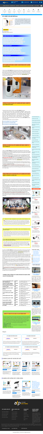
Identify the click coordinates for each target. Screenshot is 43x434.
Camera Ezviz (14, 419)
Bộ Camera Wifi (4, 415)
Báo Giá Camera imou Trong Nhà (20, 41)
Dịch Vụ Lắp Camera (30, 5)
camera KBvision (36, 253)
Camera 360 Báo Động (35, 173)
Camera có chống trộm (35, 144)
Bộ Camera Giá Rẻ (12, 5)
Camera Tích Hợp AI (35, 258)
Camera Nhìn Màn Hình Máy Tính (36, 150)
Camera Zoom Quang (36, 257)
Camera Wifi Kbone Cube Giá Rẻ (8, 51)
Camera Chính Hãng (6, 5)
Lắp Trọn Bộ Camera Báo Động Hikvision (9, 61)
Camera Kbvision (14, 413)
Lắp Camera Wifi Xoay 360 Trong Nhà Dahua (36, 157)
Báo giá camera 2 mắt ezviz (18, 43)
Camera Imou (14, 417)
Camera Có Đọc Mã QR (35, 133)
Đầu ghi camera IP (35, 262)
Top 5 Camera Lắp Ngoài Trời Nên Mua (8, 41)
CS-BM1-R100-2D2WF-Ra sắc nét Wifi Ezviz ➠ (16, 368)
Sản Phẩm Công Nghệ (23, 5)
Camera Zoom (26, 414)
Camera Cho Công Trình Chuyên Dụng (35, 147)
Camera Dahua (14, 414)
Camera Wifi (17, 5)
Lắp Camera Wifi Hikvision (35, 154)
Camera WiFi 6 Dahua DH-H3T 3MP (26, 389)
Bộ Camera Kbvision (5, 412)
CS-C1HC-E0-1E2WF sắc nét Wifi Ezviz (35, 212)
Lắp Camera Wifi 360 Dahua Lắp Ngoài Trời (36, 171)
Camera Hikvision (14, 411)
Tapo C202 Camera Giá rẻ (7, 387)
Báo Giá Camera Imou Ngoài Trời (18, 38)
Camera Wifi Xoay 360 (18, 48)
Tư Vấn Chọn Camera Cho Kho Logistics (36, 137)
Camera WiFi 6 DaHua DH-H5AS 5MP (36, 390)
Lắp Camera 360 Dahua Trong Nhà (35, 185)
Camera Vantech (14, 416)
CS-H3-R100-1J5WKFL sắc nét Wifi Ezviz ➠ (36, 368)
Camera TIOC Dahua (35, 131)
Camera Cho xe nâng (35, 135)
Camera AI (25, 411)
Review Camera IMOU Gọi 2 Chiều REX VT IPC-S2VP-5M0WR (36, 290)
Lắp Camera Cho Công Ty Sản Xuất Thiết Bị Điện (36, 323)
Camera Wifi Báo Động (35, 164)
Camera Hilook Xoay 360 (35, 182)
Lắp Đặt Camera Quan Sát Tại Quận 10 (36, 274)
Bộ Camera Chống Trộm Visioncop (17, 59)
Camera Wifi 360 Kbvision (36, 129)
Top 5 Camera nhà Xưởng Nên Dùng (8, 43)
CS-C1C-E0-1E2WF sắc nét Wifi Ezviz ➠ (36, 198)
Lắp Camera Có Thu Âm (36, 254)
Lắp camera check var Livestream (8, 38)
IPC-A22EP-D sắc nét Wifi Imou (10, 16)
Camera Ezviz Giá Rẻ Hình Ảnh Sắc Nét (35, 162)
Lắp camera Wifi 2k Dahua (17, 51)
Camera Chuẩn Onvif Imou (36, 120)
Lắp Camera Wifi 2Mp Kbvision (35, 160)
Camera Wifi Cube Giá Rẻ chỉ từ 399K (8, 48)
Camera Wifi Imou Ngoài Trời (7, 49)
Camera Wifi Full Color (35, 168)
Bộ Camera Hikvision (5, 411)
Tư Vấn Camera (36, 5)
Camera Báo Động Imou (35, 116)
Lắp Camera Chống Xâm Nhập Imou (35, 124)
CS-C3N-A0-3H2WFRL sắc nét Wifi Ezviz (36, 227)
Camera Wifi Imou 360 (35, 177)
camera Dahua (35, 251)
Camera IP (25, 413)
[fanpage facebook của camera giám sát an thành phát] (40, 2)
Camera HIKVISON (36, 252)
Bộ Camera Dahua (5, 414)
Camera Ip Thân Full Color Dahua (36, 127)
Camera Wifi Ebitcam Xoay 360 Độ (36, 180)
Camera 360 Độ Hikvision (35, 187)
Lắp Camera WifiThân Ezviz (16, 49)
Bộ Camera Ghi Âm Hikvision (7, 59)
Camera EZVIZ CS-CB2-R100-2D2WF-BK (25, 368)
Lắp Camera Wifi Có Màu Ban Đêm (35, 152)
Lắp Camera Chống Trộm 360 (35, 175)
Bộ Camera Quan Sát (36, 250)
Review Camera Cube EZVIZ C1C (36, 307)
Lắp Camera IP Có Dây (36, 259)
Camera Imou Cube (35, 118)
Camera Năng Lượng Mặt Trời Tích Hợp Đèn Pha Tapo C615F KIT (16, 391)
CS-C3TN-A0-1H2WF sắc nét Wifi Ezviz (36, 241)
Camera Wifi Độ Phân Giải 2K (36, 166)
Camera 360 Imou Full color (36, 122)
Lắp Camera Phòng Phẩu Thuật (35, 142)
